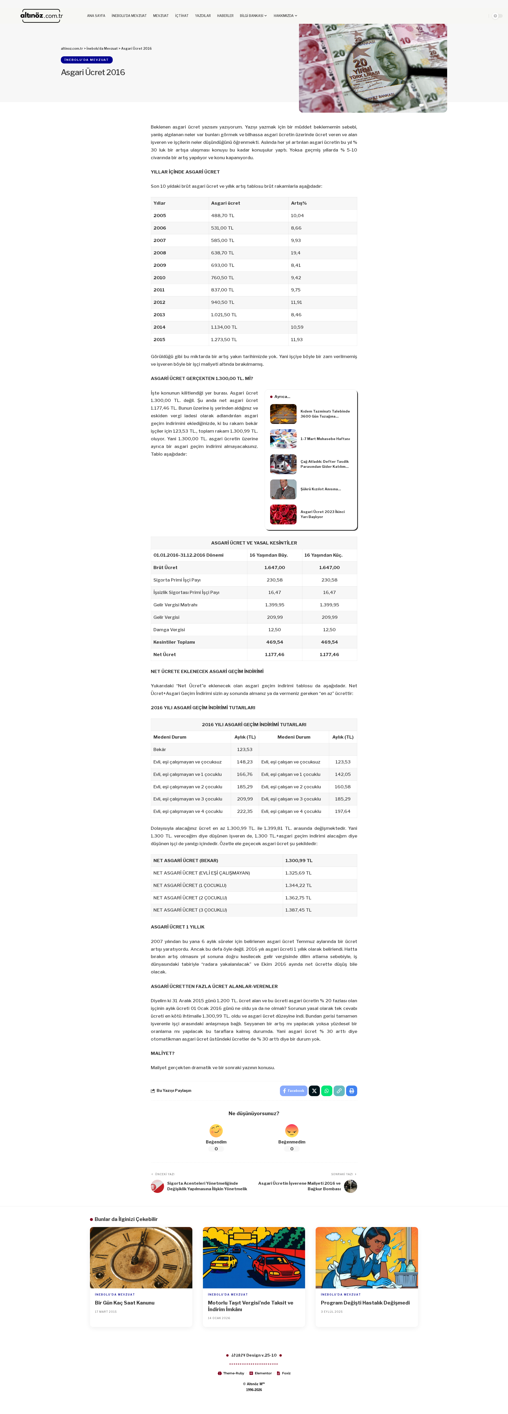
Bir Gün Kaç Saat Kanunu (125, 1303)
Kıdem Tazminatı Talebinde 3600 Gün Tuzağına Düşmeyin (325, 414)
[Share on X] (314, 1091)
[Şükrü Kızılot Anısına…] (283, 489)
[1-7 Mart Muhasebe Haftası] (283, 439)
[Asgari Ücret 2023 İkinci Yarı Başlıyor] (283, 514)
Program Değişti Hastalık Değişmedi (365, 1303)
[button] (469, 16)
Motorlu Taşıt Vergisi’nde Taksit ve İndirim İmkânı (250, 1306)
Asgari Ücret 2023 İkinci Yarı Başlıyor (323, 514)
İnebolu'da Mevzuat (87, 60)
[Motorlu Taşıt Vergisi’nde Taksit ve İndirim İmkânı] (254, 1257)
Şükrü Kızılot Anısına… (321, 489)
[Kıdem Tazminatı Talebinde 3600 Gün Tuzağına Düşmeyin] (283, 414)
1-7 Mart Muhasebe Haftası (325, 439)
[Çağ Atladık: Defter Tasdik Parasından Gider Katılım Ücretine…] (283, 464)
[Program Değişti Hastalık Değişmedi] (367, 1257)
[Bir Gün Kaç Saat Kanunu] (141, 1257)
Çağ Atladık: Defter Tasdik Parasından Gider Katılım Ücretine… (325, 464)
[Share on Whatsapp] (326, 1091)
